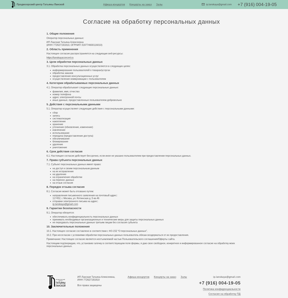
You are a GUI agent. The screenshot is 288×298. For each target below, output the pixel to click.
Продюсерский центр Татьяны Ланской (40, 4)
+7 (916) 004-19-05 (257, 4)
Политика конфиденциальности (222, 289)
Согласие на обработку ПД (224, 294)
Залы (159, 4)
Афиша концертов (114, 4)
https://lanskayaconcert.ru (60, 57)
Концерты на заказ (140, 4)
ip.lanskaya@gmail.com (219, 4)
